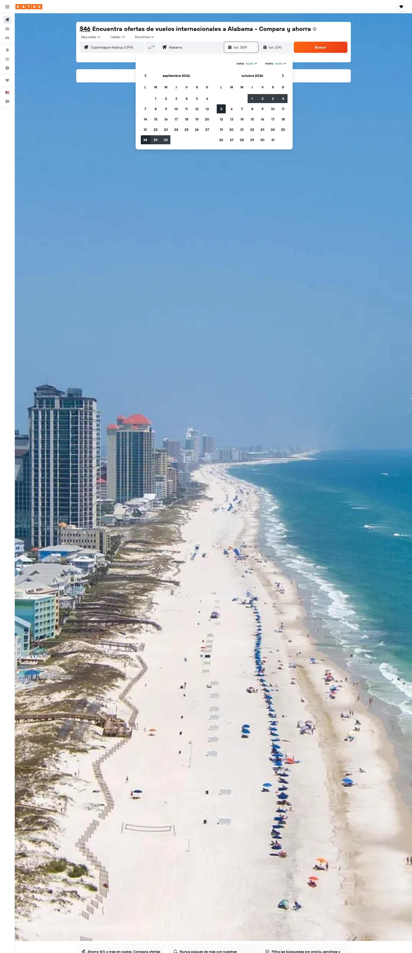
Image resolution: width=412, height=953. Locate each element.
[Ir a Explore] (7, 50)
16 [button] (166, 119)
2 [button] (166, 98)
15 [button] (155, 119)
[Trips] (7, 80)
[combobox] (91, 37)
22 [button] (156, 129)
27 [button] (207, 129)
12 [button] (196, 109)
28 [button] (145, 140)
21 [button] (145, 129)
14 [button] (145, 119)
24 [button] (176, 129)
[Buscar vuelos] (7, 19)
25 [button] (186, 129)
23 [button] (166, 129)
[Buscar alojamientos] (7, 28)
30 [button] (166, 140)
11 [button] (186, 109)
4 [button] (187, 98)
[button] (7, 6)
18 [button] (186, 119)
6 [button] (207, 98)
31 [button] (272, 140)
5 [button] (197, 98)
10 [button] (176, 109)
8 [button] (156, 109)
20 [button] (207, 119)
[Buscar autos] (7, 37)
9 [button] (166, 109)
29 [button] (156, 140)
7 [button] (145, 109)
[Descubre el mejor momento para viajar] (7, 68)
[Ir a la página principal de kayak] (28, 6)
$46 (85, 28)
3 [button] (176, 98)
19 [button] (196, 119)
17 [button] (176, 119)
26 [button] (197, 129)
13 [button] (207, 109)
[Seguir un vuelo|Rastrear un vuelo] (7, 59)
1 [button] (155, 98)
